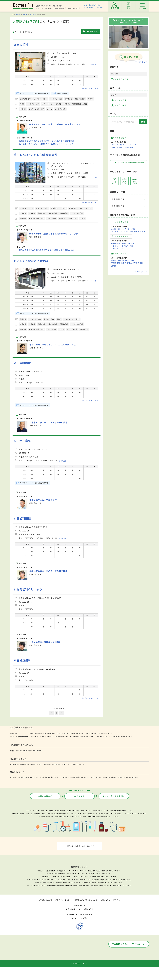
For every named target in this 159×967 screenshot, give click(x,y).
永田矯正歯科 (22, 660)
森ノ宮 (94, 733)
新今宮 (40, 733)
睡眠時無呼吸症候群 (135, 263)
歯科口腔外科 (37, 751)
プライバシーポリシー (63, 900)
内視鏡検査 (115, 243)
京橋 (48, 733)
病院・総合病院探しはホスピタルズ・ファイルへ (93, 6)
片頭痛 (114, 266)
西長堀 (60, 736)
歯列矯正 (133, 231)
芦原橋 (52, 733)
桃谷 (105, 733)
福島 (73, 733)
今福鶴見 (114, 736)
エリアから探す (121, 100)
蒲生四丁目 (107, 736)
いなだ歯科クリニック (28, 589)
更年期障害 (115, 263)
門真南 (130, 736)
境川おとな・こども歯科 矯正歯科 (35, 155)
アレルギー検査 (117, 246)
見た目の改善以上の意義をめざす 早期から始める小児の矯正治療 (46, 250)
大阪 (31, 733)
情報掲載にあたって (73, 909)
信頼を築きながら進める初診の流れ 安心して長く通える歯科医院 (46, 140)
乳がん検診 (128, 246)
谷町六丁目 (54, 736)
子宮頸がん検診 (117, 248)
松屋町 (86, 736)
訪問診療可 (129, 147)
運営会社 (116, 900)
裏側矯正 (141, 231)
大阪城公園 (88, 733)
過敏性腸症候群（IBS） (127, 260)
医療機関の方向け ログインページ (128, 944)
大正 (56, 733)
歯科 (17, 751)
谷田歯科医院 (22, 363)
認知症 (114, 260)
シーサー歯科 (22, 441)
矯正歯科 (33, 14)
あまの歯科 (21, 44)
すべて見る (94, 65)
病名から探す (120, 253)
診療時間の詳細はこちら (90, 88)
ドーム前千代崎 (73, 736)
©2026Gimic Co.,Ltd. (79, 963)
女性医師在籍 (116, 144)
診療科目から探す (122, 79)
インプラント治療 (128, 229)
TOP (11, 14)
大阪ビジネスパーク (96, 736)
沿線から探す (120, 105)
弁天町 (61, 733)
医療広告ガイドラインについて (86, 900)
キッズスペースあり (130, 144)
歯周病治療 (115, 229)
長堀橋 (65, 736)
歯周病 (123, 263)
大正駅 (25, 14)
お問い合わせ (105, 900)
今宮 (44, 733)
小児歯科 (29, 751)
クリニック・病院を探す (113, 796)
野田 (70, 733)
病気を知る (79, 796)
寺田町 (110, 733)
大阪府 (18, 14)
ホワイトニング (117, 231)
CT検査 (124, 243)
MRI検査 (131, 243)
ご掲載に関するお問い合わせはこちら (79, 846)
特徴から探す (120, 138)
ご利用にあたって (45, 900)
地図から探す (92, 31)
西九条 (66, 733)
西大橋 (81, 736)
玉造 (98, 733)
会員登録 (84, 918)
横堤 (119, 736)
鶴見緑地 (124, 736)
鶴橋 (102, 733)
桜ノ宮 (81, 733)
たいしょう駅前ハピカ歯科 (31, 261)
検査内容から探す (122, 236)
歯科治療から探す (122, 222)
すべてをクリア (141, 62)
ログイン (74, 918)
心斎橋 (47, 736)
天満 (77, 733)
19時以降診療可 (117, 147)
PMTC (126, 231)
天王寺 (35, 733)
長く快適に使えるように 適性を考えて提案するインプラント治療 (46, 143)
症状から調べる (45, 796)
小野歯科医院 (22, 518)
